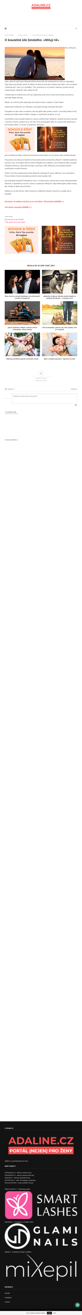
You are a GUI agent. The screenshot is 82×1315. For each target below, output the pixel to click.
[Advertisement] (41, 17)
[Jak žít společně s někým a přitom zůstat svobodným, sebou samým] (22, 313)
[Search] (76, 28)
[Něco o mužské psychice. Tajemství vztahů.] (59, 344)
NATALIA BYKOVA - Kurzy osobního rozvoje (19, 1183)
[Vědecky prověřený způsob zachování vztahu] (22, 344)
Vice (54, 1313)
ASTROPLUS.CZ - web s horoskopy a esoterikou (20, 1180)
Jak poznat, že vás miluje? (14, 219)
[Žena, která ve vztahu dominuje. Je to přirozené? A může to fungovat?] (22, 281)
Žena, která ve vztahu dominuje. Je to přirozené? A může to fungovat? (22, 297)
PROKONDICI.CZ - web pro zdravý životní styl (19, 1175)
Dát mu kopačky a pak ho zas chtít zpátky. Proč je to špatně (59, 328)
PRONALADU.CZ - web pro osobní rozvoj (18, 1173)
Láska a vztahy (22, 35)
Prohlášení (8, 1298)
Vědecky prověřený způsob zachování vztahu (22, 359)
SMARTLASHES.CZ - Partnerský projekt (17, 1189)
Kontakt (7, 1293)
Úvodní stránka (9, 35)
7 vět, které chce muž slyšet (15, 222)
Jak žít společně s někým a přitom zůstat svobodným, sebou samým (22, 328)
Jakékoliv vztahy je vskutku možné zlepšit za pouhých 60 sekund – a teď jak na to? (60, 297)
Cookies (7, 1302)
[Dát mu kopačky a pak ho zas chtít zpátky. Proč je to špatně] (59, 313)
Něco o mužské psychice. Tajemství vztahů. (59, 359)
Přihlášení (73, 389)
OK (49, 1313)
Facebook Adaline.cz (11, 440)
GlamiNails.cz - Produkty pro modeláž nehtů (19, 1222)
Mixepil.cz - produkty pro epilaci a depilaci (18, 1252)
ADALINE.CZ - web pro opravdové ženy (17, 1178)
